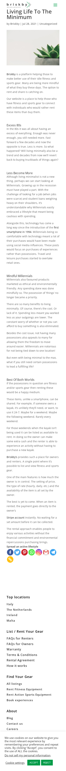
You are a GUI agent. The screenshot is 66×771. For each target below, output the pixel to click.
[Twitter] (17, 552)
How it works (17, 666)
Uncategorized (48, 23)
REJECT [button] (47, 762)
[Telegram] (53, 552)
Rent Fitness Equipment (24, 689)
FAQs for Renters (20, 638)
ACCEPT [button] (34, 762)
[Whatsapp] (31, 552)
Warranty (14, 649)
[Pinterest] (24, 552)
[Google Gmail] (46, 552)
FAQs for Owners (20, 644)
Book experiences (20, 700)
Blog (10, 718)
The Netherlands (19, 609)
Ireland (12, 615)
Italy (10, 604)
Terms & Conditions (22, 655)
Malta (11, 620)
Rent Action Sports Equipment (29, 694)
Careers (12, 729)
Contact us (15, 723)
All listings (14, 683)
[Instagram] (39, 552)
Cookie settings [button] (15, 762)
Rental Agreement (21, 660)
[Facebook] (10, 552)
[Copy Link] (10, 559)
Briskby (14, 23)
